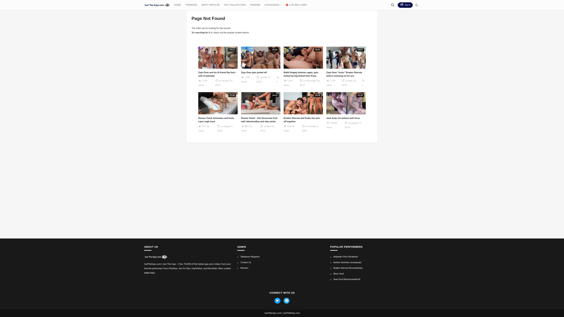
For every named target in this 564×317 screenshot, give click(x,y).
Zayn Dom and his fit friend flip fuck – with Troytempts (217, 74)
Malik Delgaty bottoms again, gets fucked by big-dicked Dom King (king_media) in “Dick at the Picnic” (302, 74)
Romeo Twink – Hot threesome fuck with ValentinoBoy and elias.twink (259, 120)
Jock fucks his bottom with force (343, 118)
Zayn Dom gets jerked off (254, 72)
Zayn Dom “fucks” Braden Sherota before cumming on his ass (344, 74)
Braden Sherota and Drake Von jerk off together (302, 120)
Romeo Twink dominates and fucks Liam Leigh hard (216, 120)
